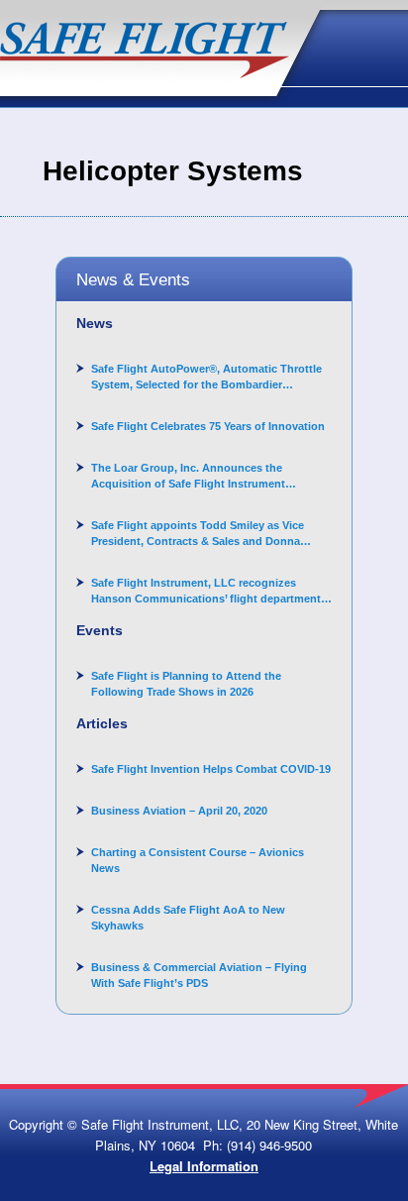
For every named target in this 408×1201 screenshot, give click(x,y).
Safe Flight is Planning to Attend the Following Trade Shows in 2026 (186, 684)
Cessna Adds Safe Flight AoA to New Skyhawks (188, 917)
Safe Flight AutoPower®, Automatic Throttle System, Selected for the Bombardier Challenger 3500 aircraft (206, 377)
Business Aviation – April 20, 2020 (179, 811)
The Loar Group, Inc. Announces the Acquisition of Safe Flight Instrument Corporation (188, 476)
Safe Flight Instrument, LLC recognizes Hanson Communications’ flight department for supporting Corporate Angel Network (206, 591)
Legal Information (204, 1165)
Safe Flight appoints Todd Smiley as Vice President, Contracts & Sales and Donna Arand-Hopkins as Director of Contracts (197, 534)
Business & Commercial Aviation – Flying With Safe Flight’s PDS (199, 975)
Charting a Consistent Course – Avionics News (197, 860)
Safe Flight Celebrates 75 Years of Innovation (208, 426)
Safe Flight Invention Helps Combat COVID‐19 (211, 769)
